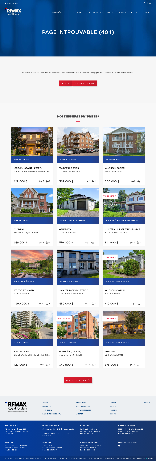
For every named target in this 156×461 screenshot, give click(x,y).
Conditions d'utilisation (113, 458)
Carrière (122, 12)
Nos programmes (83, 406)
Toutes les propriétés (78, 380)
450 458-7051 (51, 450)
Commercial (76, 12)
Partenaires (81, 402)
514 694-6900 (89, 450)
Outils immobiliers (83, 410)
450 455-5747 (51, 436)
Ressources (95, 12)
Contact (147, 12)
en (150, 3)
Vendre (113, 402)
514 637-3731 (89, 433)
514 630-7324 (13, 433)
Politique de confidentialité (93, 458)
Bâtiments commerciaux (52, 414)
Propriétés (57, 12)
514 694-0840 (127, 433)
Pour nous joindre (84, 83)
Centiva (149, 458)
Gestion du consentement (132, 458)
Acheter (79, 414)
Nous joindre (12, 3)
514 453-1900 (13, 450)
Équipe (110, 12)
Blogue (135, 12)
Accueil (65, 83)
